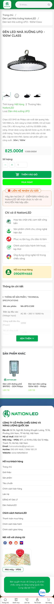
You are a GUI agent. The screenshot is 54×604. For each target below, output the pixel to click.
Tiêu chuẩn (8, 483)
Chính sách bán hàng (12, 488)
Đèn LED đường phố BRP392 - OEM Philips (13, 385)
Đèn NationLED (10, 505)
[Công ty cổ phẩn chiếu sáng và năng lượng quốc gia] (7, 5)
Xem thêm (26, 338)
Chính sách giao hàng (13, 529)
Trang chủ (8, 15)
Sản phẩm (7, 477)
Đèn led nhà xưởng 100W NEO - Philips (37, 385)
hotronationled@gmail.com (21, 446)
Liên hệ (6, 494)
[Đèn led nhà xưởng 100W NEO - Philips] (39, 370)
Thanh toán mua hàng (13, 518)
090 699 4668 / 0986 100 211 (24, 449)
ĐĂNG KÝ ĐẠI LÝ (10, 499)
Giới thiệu (7, 472)
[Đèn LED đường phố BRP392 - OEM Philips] (14, 370)
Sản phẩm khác (14, 353)
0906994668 (23, 274)
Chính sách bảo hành (12, 524)
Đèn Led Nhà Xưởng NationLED (19, 18)
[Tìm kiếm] (48, 4)
